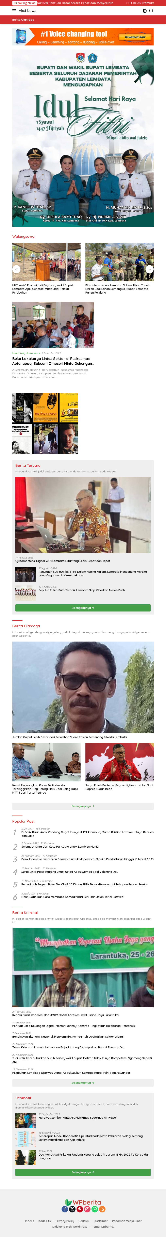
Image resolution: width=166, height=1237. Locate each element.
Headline (18, 353)
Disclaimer (101, 1221)
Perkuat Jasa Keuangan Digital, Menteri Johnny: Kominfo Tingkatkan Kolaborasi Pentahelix (73, 1026)
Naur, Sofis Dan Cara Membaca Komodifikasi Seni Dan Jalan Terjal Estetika (72, 897)
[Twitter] (72, 1209)
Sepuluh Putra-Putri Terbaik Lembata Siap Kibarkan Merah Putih (82, 590)
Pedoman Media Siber (127, 1221)
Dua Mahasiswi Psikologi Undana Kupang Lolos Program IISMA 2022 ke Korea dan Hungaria (94, 1156)
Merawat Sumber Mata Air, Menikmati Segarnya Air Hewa (77, 1117)
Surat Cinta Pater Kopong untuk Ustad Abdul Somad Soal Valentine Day (69, 872)
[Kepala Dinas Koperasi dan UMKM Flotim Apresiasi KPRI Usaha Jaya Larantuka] (83, 967)
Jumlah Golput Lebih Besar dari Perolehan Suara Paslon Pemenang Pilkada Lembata (69, 737)
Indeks (29, 1221)
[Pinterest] (80, 1209)
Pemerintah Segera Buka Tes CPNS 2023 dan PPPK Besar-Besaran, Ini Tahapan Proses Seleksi (84, 884)
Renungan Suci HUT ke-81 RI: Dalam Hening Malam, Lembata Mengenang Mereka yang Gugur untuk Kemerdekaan (93, 573)
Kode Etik (44, 1221)
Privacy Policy (65, 1221)
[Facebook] (65, 1209)
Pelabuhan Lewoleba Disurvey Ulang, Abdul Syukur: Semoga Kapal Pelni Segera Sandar (71, 1073)
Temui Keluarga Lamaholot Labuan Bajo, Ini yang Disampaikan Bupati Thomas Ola (68, 1047)
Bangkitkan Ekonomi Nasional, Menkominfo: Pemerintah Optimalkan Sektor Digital (67, 1036)
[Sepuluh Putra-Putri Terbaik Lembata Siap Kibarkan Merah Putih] (25, 593)
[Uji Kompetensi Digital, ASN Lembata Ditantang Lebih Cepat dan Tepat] (119, 262)
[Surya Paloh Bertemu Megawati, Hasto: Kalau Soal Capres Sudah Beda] (119, 762)
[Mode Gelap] (144, 11)
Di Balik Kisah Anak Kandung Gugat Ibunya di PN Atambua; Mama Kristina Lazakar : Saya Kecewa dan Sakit (87, 834)
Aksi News (27, 10)
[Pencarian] (151, 11)
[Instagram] (87, 1209)
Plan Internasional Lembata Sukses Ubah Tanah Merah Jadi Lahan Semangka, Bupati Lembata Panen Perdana (44, 288)
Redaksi (84, 1221)
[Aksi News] (83, 1202)
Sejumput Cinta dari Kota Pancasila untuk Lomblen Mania (60, 846)
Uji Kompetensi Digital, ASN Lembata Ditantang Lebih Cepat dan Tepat (117, 287)
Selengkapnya (82, 608)
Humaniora (33, 353)
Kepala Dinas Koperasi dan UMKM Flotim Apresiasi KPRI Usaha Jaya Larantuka (65, 1015)
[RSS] (102, 1209)
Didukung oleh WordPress (69, 1226)
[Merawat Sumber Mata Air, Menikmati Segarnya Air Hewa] (25, 1120)
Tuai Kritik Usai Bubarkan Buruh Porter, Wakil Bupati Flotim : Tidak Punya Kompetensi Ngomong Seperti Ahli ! (82, 1060)
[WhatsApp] (95, 1209)
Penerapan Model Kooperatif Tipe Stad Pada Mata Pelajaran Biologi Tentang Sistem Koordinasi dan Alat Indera (91, 1138)
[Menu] (15, 10)
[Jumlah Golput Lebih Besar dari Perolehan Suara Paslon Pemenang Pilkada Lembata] (83, 688)
